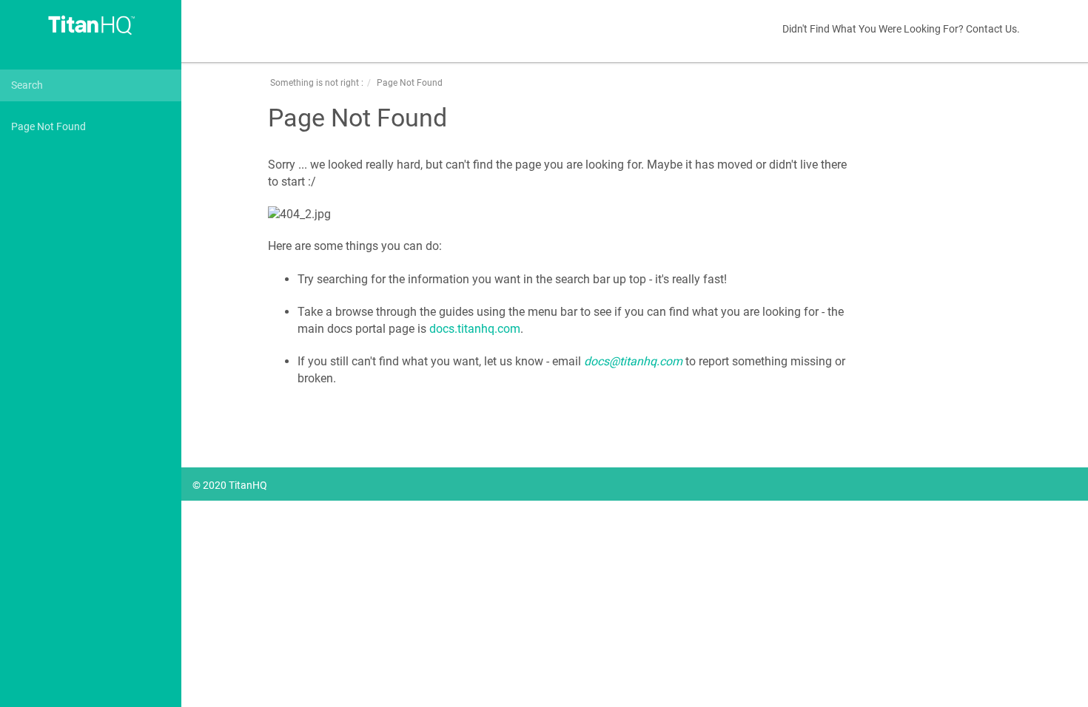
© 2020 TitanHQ (229, 485)
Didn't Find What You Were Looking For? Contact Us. (901, 29)
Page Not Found (48, 126)
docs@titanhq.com (633, 361)
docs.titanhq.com (474, 329)
